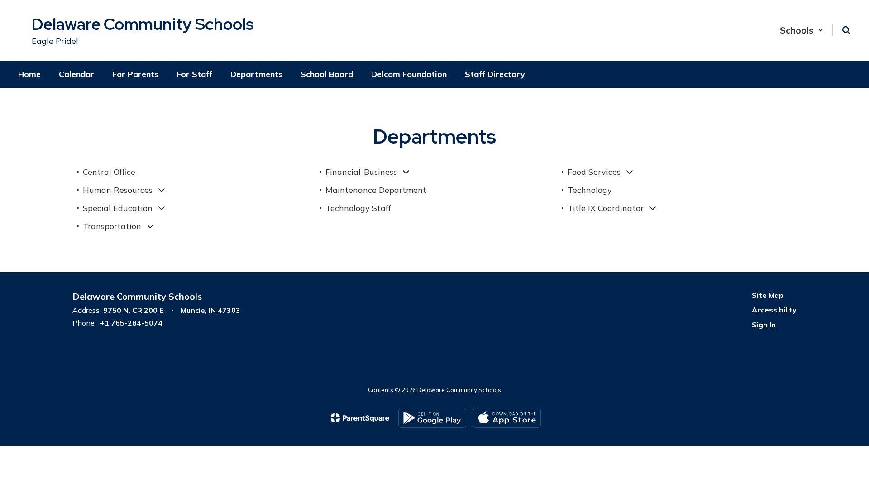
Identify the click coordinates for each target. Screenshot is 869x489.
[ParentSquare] (360, 418)
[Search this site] (846, 30)
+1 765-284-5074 (131, 322)
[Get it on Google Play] (432, 418)
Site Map (767, 295)
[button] (801, 30)
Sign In (764, 324)
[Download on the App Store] (507, 418)
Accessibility (774, 309)
